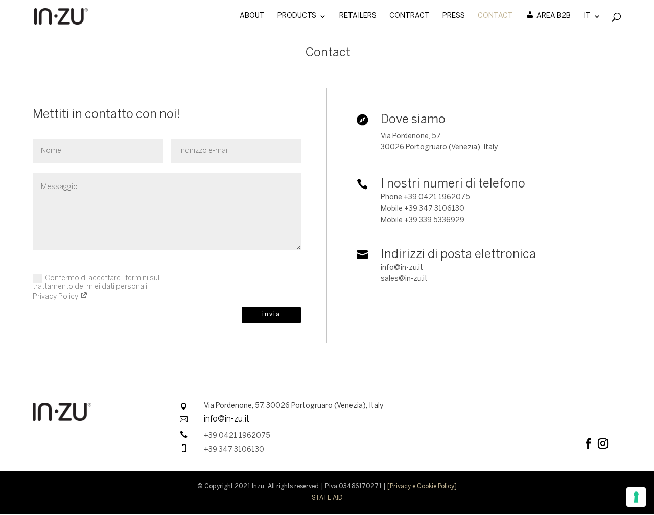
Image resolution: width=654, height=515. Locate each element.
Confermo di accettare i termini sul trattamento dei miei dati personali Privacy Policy (96, 287)
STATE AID (327, 498)
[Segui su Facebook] (588, 443)
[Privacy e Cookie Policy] (422, 486)
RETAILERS (358, 16)
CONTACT (495, 16)
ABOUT (252, 16)
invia (271, 314)
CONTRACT (409, 16)
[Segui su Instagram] (603, 443)
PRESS (453, 16)
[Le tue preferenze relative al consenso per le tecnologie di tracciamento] (636, 497)
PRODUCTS (296, 16)
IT (587, 16)
